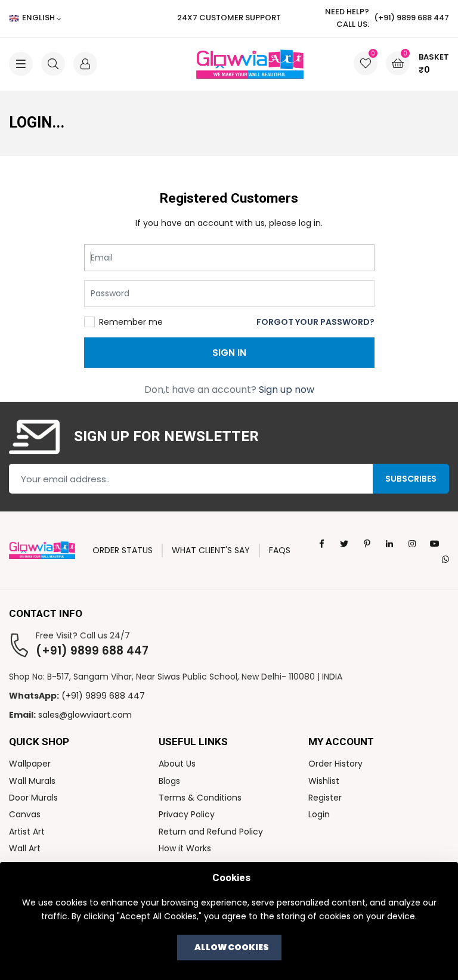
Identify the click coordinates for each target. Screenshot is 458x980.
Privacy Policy (187, 814)
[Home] (229, 64)
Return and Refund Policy (211, 832)
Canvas (25, 814)
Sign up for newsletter (166, 437)
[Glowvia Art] (42, 550)
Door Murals (33, 798)
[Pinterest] (366, 543)
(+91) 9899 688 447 (92, 651)
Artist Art (27, 832)
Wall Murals (32, 781)
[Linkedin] (389, 543)
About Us (177, 764)
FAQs (279, 550)
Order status (122, 550)
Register (325, 798)
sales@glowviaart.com (85, 715)
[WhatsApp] (445, 559)
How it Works (185, 848)
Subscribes (411, 479)
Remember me (131, 322)
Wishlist (323, 781)
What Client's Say (211, 550)
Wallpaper (30, 764)
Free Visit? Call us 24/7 (83, 635)
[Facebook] (321, 543)
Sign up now (286, 389)
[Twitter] (344, 543)
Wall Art (25, 848)
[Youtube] (434, 543)
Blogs (169, 781)
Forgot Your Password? (315, 322)
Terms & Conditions (200, 798)
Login (319, 814)
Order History (335, 764)
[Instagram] (412, 543)
